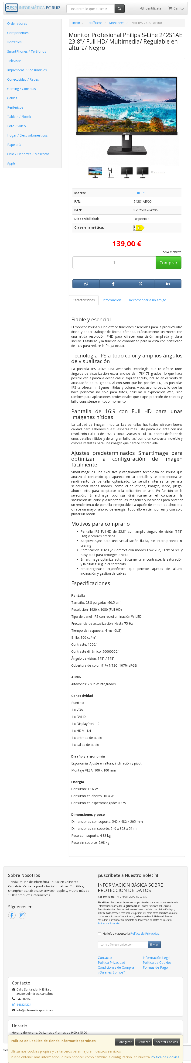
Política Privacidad (111, 962)
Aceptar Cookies (167, 1042)
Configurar (124, 1042)
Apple (11, 163)
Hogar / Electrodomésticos (27, 135)
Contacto (105, 957)
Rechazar (144, 1042)
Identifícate (152, 8)
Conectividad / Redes (23, 79)
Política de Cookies (165, 1057)
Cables (12, 98)
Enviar (154, 944)
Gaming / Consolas (21, 88)
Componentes (18, 33)
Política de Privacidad (109, 923)
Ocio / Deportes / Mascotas (28, 154)
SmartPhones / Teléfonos (26, 51)
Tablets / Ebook (19, 116)
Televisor (14, 60)
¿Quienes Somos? (111, 972)
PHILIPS (139, 193)
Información (112, 300)
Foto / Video (16, 126)
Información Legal (156, 957)
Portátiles (14, 42)
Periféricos (15, 107)
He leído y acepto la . (131, 934)
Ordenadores (17, 23)
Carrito (178, 8)
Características (84, 300)
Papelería (14, 144)
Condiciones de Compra (116, 967)
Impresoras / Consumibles (27, 70)
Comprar (168, 262)
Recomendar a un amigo (147, 300)
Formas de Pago (155, 967)
